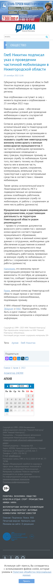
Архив (15, 367)
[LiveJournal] (22, 358)
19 (15, 407)
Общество (31, 496)
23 (32, 407)
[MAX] (7, 358)
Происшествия (36, 499)
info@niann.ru (14, 456)
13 (19, 403)
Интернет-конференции (32, 507)
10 (7, 403)
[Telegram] (26, 358)
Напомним (9, 268)
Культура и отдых (11, 499)
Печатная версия (11, 520)
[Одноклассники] (15, 358)
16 (32, 403)
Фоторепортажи (11, 507)
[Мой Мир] (18, 358)
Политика (8, 496)
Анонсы (6, 510)
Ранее (7, 290)
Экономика (19, 496)
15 (28, 403)
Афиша (6, 502)
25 (11, 410)
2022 (23, 367)
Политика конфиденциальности (16, 482)
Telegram (8, 308)
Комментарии (9, 513)
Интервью (32, 510)
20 (19, 407)
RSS (32, 517)
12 (15, 403)
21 (23, 407)
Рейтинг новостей (26, 513)
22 (28, 407)
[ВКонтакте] (11, 358)
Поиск (26, 517)
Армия (15, 342)
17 (7, 407)
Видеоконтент (19, 510)
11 (11, 403)
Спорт (24, 499)
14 (23, 403)
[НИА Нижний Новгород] (25, 31)
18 (11, 407)
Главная (7, 367)
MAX (18, 308)
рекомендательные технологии (16, 479)
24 (7, 410)
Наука (13, 502)
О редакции (28, 523)
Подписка (17, 517)
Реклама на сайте (11, 523)
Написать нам (28, 520)
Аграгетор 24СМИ (13, 373)
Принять (26, 581)
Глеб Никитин (28, 342)
